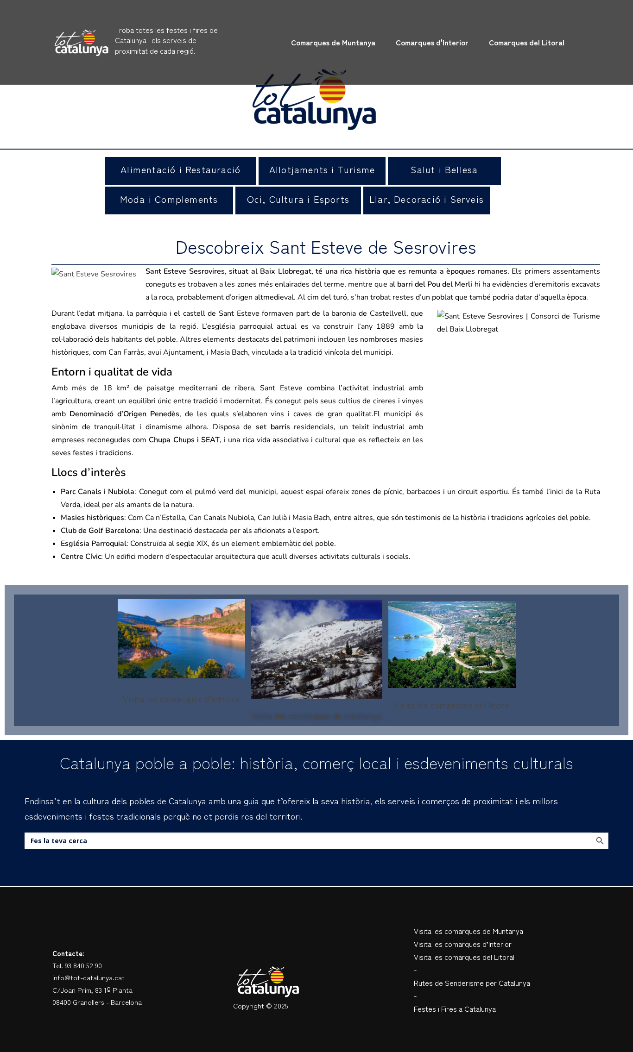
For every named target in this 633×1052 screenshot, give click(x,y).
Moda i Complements (169, 199)
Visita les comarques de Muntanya (468, 930)
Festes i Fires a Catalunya (455, 1008)
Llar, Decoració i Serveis (426, 199)
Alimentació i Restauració (180, 169)
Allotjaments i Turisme (322, 169)
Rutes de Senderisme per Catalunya (472, 982)
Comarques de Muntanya (333, 42)
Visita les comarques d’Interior (463, 943)
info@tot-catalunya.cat (88, 977)
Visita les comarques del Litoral (464, 956)
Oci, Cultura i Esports (298, 199)
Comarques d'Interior (432, 42)
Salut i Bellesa (444, 169)
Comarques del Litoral (526, 42)
